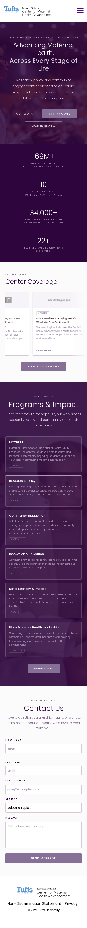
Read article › (38, 351)
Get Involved (60, 113)
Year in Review (44, 126)
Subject (11, 799)
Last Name (12, 762)
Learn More (43, 668)
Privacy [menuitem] (71, 903)
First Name (13, 740)
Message (11, 818)
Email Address (15, 780)
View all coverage (43, 366)
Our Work (24, 113)
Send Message (43, 858)
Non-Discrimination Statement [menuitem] (34, 903)
